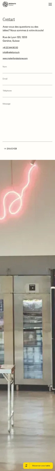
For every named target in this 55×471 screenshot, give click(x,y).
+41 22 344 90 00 (10, 47)
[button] (49, 4)
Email (5, 79)
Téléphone (7, 90)
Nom (5, 66)
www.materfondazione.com (15, 58)
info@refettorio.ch (11, 52)
